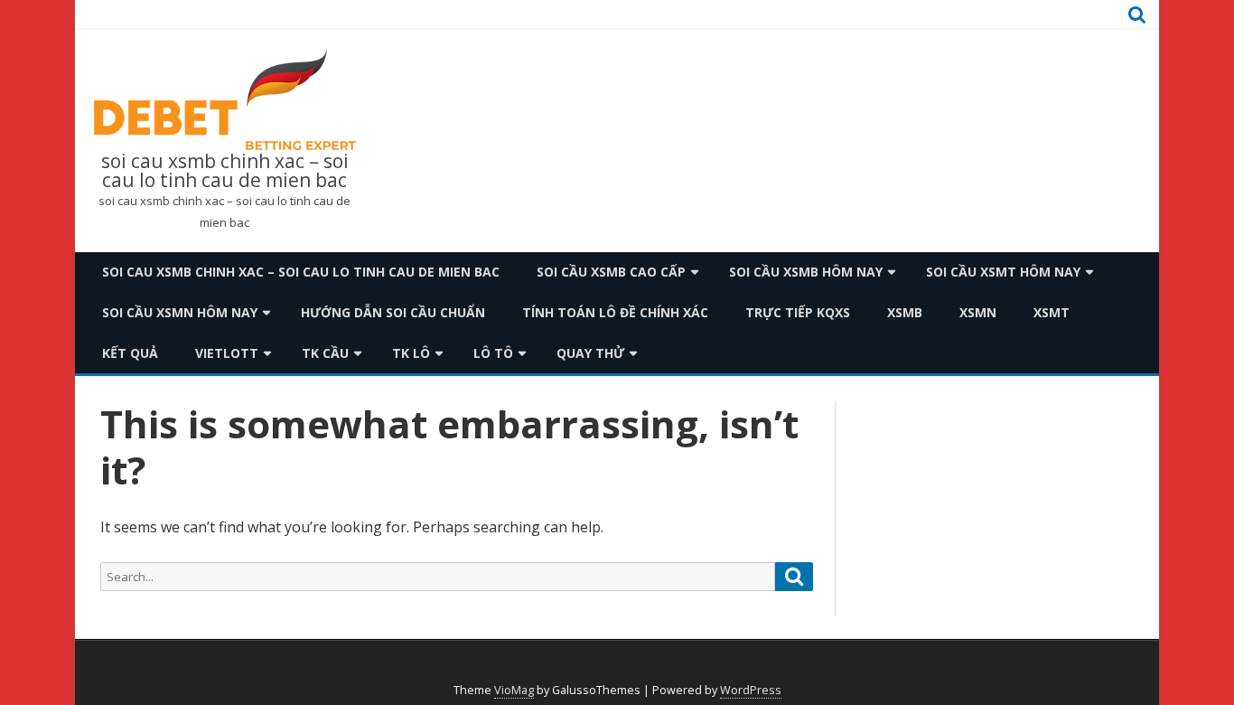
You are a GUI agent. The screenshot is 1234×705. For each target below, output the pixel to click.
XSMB (904, 312)
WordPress (750, 690)
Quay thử (590, 353)
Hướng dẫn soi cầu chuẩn (393, 312)
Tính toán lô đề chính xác (615, 312)
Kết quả (130, 353)
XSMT (1051, 312)
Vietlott (226, 353)
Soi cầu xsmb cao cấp (611, 271)
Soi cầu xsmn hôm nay (179, 312)
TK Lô (411, 353)
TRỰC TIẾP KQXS (797, 312)
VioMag (514, 690)
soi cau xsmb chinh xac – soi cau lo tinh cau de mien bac (225, 171)
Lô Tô (493, 353)
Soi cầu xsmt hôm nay (1003, 271)
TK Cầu (325, 353)
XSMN (977, 312)
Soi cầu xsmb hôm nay (806, 271)
